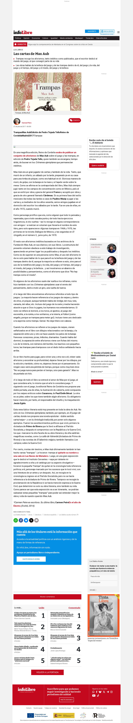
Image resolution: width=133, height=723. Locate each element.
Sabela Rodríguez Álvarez (59, 663)
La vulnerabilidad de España (97, 271)
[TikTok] (98, 695)
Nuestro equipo (38, 708)
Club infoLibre (101, 38)
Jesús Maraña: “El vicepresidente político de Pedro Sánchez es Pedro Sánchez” (95, 480)
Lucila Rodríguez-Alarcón (96, 275)
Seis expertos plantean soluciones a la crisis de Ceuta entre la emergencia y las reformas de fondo (25, 625)
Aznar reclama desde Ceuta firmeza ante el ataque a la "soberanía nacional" (24, 659)
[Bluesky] (100, 692)
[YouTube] (93, 695)
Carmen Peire (26, 123)
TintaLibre (90, 38)
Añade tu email (97, 372)
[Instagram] (111, 692)
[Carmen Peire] (17, 121)
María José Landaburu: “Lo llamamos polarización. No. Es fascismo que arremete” (95, 467)
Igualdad (54, 38)
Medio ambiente (66, 38)
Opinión (26, 38)
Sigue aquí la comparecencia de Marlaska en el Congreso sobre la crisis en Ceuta (60, 44)
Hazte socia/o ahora (31, 559)
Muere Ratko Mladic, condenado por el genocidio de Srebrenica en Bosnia (26, 648)
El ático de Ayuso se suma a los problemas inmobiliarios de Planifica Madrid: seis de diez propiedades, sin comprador (25, 615)
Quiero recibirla (98, 166)
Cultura (45, 38)
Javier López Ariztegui (57, 651)
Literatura (38, 515)
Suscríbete (92, 31)
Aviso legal (76, 708)
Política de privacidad (88, 708)
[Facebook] (96, 692)
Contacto (28, 708)
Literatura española (50, 515)
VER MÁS (114, 489)
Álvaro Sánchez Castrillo (22, 618)
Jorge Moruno (95, 247)
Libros (30, 515)
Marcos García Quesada (58, 630)
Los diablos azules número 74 (68, 515)
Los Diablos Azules (20, 515)
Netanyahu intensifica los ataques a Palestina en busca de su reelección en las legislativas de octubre (62, 615)
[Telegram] (108, 692)
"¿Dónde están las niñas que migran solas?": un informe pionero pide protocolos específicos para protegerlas (60, 660)
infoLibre (17, 641)
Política (18, 38)
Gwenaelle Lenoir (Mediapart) (60, 618)
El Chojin (93, 262)
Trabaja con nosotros (51, 708)
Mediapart (79, 38)
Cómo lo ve (94, 459)
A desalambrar (96, 245)
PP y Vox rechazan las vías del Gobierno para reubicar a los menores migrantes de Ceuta (61, 625)
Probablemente (56, 648)
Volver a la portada (47, 672)
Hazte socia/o (66, 700)
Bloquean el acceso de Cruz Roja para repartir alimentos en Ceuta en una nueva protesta (26, 636)
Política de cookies (101, 708)
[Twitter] (104, 692)
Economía (36, 38)
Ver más (92, 590)
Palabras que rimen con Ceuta (97, 258)
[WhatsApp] (93, 692)
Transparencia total (106, 34)
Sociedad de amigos (65, 708)
